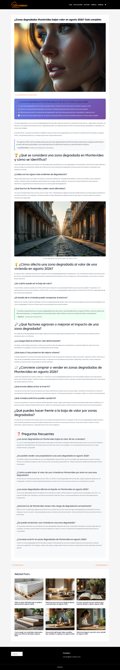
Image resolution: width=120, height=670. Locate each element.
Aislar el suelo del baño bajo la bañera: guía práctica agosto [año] (28, 603)
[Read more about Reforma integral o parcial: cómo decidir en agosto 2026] (91, 619)
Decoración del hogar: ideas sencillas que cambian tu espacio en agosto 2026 (60, 633)
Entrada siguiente (102, 565)
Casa (70, 4)
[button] (107, 5)
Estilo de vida (78, 4)
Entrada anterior (17, 565)
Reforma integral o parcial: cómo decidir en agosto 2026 (91, 633)
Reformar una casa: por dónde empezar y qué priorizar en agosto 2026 (60, 603)
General (100, 4)
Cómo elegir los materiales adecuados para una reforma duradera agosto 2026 (28, 634)
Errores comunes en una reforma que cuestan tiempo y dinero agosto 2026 (90, 603)
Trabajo (93, 4)
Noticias (87, 4)
